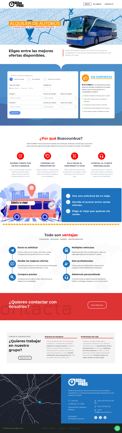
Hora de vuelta (67, 103)
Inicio (87, 4)
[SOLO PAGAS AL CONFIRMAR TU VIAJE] (74, 164)
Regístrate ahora (25, 358)
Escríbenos (97, 305)
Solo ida (24, 88)
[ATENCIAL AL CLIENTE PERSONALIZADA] (101, 164)
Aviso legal (61, 428)
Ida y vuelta (15, 88)
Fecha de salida (49, 94)
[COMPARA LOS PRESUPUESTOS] (47, 164)
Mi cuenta (97, 4)
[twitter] (100, 417)
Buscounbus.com (78, 419)
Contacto (109, 4)
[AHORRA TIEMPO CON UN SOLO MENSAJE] (20, 164)
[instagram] (105, 417)
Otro (31, 88)
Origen (12, 94)
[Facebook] (114, 428)
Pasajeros (47, 85)
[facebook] (95, 417)
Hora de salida (66, 94)
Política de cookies (74, 428)
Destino (12, 103)
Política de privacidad (48, 428)
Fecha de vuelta (50, 103)
